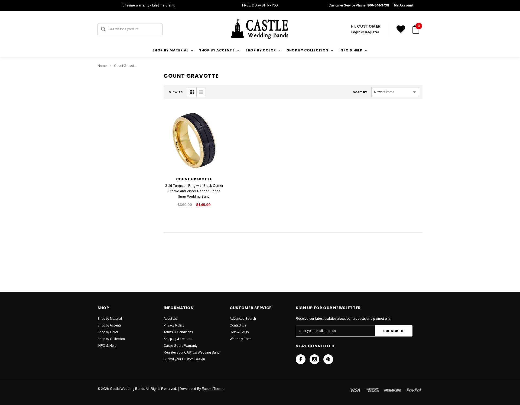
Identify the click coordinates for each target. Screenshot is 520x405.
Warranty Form (241, 339)
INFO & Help (107, 346)
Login (355, 32)
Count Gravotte (125, 66)
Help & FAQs (239, 332)
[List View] (201, 92)
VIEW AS (176, 92)
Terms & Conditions (178, 332)
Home (102, 66)
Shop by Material (110, 319)
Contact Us (238, 325)
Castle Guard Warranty (180, 346)
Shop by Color (108, 332)
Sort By (360, 92)
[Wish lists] (400, 29)
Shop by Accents (109, 325)
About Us (170, 319)
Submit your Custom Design (184, 359)
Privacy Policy (174, 325)
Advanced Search (243, 319)
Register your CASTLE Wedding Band (192, 352)
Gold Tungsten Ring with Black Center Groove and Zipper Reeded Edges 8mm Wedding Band (194, 191)
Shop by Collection (111, 339)
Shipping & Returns (178, 339)
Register (372, 32)
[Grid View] (191, 92)
